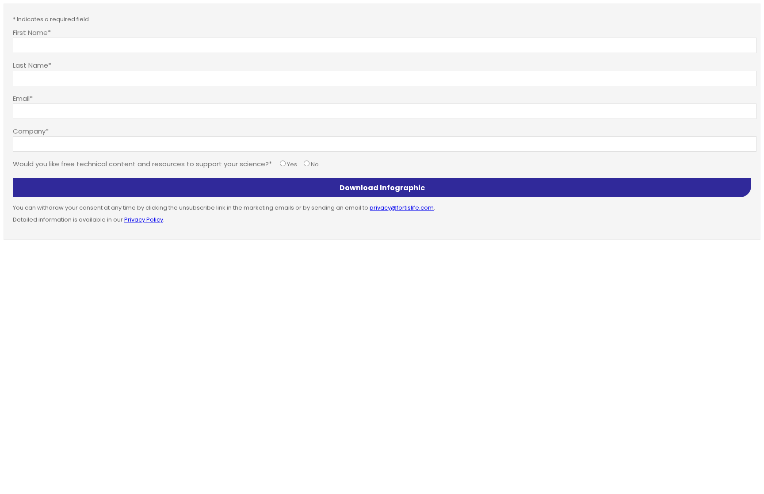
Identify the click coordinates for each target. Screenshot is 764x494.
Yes (292, 164)
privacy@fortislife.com (402, 207)
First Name (30, 32)
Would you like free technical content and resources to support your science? (141, 163)
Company (29, 130)
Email (21, 98)
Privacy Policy (143, 219)
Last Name (30, 65)
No (315, 164)
